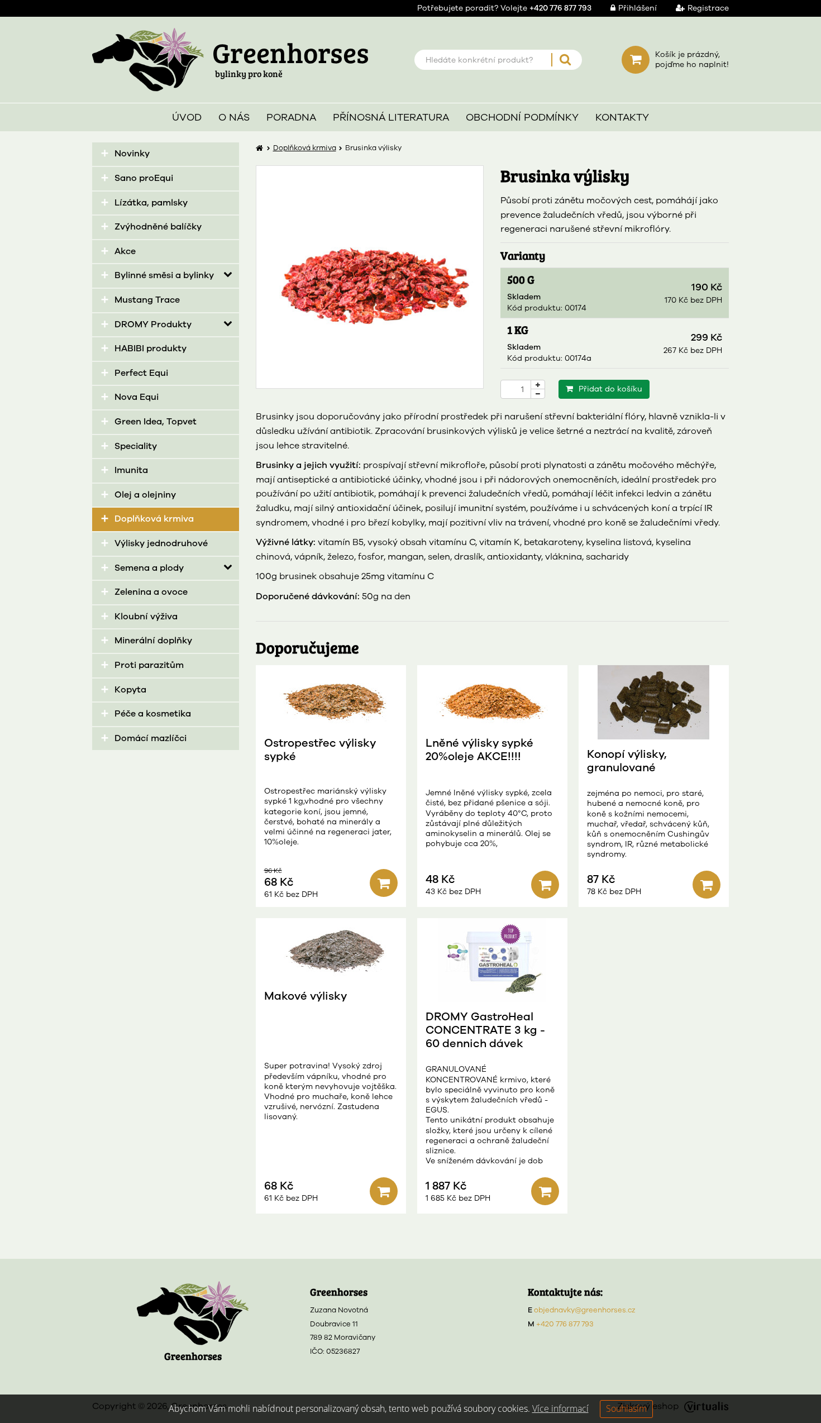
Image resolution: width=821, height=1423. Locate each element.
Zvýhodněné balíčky (158, 227)
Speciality (135, 446)
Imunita (131, 470)
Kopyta (130, 690)
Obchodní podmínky (522, 117)
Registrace (708, 8)
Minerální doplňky (153, 640)
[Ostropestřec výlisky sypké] (331, 696)
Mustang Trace (147, 300)
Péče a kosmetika (152, 714)
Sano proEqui (143, 178)
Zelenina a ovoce (151, 592)
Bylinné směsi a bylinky (164, 275)
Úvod (187, 117)
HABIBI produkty (150, 348)
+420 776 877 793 (565, 1324)
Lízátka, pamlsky (151, 203)
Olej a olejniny (145, 495)
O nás (234, 117)
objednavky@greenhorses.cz (585, 1310)
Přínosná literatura (391, 117)
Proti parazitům (149, 665)
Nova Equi (136, 397)
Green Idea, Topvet (155, 422)
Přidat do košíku (610, 389)
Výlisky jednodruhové (161, 543)
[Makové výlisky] (331, 949)
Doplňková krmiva (154, 519)
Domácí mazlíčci (150, 738)
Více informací (560, 1408)
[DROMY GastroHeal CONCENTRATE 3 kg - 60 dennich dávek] (492, 960)
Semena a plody (149, 568)
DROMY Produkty (153, 324)
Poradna (291, 117)
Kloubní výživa (146, 616)
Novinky (132, 153)
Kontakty (622, 117)
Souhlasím (626, 1408)
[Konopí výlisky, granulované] (654, 702)
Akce (125, 251)
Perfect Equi (141, 373)
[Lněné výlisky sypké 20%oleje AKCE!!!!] (492, 696)
